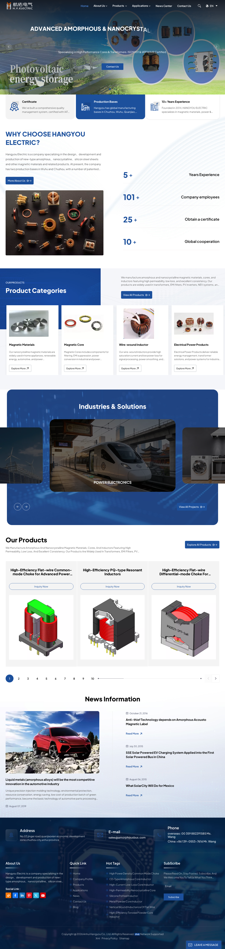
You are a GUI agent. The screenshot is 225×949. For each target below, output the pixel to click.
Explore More (18, 368)
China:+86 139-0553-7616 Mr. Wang (192, 841)
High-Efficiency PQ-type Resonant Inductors (112, 572)
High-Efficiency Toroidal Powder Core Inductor (131, 914)
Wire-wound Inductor (133, 344)
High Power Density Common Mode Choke (134, 873)
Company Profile (83, 879)
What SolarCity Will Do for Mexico (150, 785)
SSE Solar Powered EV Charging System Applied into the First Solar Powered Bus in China (170, 755)
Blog (75, 906)
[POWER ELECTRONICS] (112, 455)
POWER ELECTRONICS (112, 482)
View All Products (133, 294)
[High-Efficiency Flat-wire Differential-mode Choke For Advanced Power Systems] (184, 627)
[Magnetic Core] (84, 323)
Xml (98, 938)
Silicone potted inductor (123, 895)
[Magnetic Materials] (29, 323)
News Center (164, 6)
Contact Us (184, 6)
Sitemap (124, 938)
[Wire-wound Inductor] (139, 323)
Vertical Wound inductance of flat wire (132, 906)
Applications (140, 5)
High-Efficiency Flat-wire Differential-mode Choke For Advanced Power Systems (183, 572)
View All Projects (189, 506)
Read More (132, 733)
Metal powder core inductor (125, 901)
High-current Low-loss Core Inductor (131, 884)
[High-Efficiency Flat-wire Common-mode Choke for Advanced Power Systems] (41, 627)
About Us (99, 5)
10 (92, 678)
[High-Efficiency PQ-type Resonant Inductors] (112, 627)
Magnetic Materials (22, 344)
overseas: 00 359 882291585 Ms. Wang (189, 835)
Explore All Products (199, 544)
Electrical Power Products (191, 344)
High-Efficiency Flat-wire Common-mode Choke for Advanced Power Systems (41, 572)
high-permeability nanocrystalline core (132, 890)
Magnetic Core (74, 344)
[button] (110, 89)
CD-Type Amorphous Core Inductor (130, 879)
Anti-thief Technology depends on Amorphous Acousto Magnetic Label (166, 722)
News (76, 895)
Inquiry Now (41, 586)
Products (118, 5)
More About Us (16, 180)
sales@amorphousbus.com (127, 837)
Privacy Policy (110, 938)
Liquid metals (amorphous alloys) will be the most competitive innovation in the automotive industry (50, 782)
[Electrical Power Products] (194, 323)
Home (84, 6)
